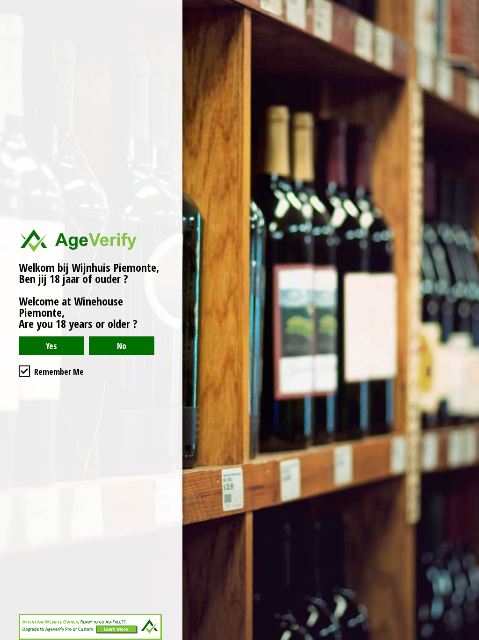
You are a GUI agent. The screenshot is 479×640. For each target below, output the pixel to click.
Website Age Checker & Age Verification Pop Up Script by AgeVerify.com (467, 637)
